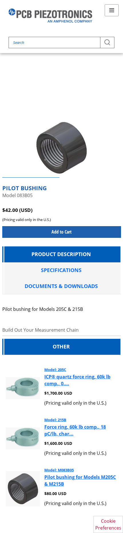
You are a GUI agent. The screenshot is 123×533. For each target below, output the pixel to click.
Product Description (61, 254)
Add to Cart (61, 232)
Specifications (61, 270)
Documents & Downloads (61, 286)
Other (61, 346)
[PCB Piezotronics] (50, 16)
